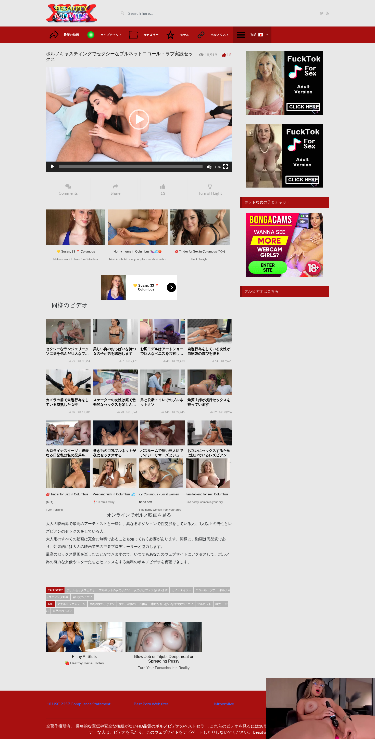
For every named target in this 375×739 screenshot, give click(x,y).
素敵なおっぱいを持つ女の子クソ (172, 603)
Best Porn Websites (151, 703)
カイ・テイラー (181, 590)
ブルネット (204, 603)
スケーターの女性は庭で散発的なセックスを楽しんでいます (114, 404)
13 (229, 54)
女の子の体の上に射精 (133, 603)
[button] (139, 119)
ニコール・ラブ (205, 590)
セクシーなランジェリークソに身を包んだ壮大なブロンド (67, 353)
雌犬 (218, 603)
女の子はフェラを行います (151, 590)
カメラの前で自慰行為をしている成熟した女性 (67, 402)
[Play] (52, 166)
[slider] (131, 166)
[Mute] (209, 166)
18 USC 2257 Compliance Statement (78, 703)
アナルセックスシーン (71, 603)
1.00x (218, 166)
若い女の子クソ (82, 597)
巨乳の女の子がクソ (102, 603)
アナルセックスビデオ (81, 590)
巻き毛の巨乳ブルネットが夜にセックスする (114, 452)
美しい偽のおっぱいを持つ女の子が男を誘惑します (114, 351)
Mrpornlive (224, 703)
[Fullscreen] (225, 166)
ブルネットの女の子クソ (114, 590)
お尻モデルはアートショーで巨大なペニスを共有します (161, 353)
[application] (139, 119)
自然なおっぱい (62, 610)
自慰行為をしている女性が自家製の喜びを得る (209, 351)
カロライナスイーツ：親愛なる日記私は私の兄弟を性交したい (67, 455)
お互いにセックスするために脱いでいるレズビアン (209, 452)
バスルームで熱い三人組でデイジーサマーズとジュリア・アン (161, 455)
